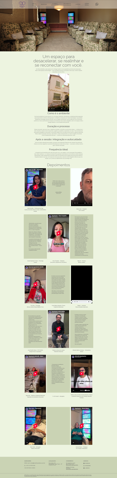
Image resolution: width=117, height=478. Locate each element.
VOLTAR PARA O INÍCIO (29, 468)
